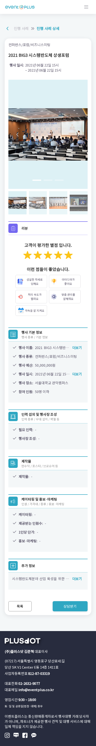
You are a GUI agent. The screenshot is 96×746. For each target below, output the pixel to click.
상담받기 (70, 606)
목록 (20, 606)
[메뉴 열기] (86, 7)
